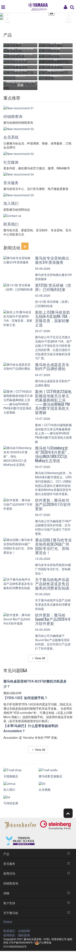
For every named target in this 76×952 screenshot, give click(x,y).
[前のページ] (5, 14)
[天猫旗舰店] (20, 770)
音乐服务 (11, 182)
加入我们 (11, 203)
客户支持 (9, 903)
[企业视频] (56, 784)
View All (40, 658)
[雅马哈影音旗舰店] (56, 770)
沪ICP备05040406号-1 (21, 942)
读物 (6, 893)
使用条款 (9, 935)
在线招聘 (24, 931)
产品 (6, 853)
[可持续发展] (20, 797)
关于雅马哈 (10, 912)
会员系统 (11, 137)
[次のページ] (71, 14)
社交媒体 (11, 162)
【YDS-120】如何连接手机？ (25, 697)
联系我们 (11, 224)
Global (7, 922)
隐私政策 (24, 935)
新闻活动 (9, 873)
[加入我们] (20, 784)
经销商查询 (12, 116)
